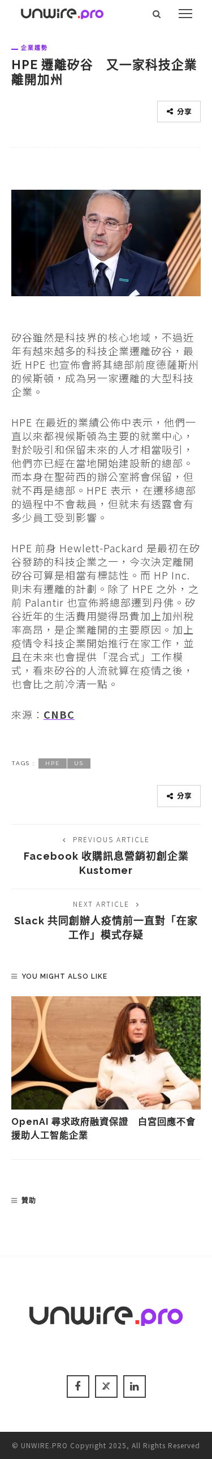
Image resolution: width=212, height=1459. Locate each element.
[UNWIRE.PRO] (62, 12)
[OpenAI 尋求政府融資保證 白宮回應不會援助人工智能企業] (106, 1053)
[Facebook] (78, 1386)
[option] (106, 1069)
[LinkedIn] (134, 1386)
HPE (52, 763)
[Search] (157, 13)
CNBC (59, 714)
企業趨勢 (34, 47)
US (79, 763)
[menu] (185, 13)
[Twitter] (106, 1386)
